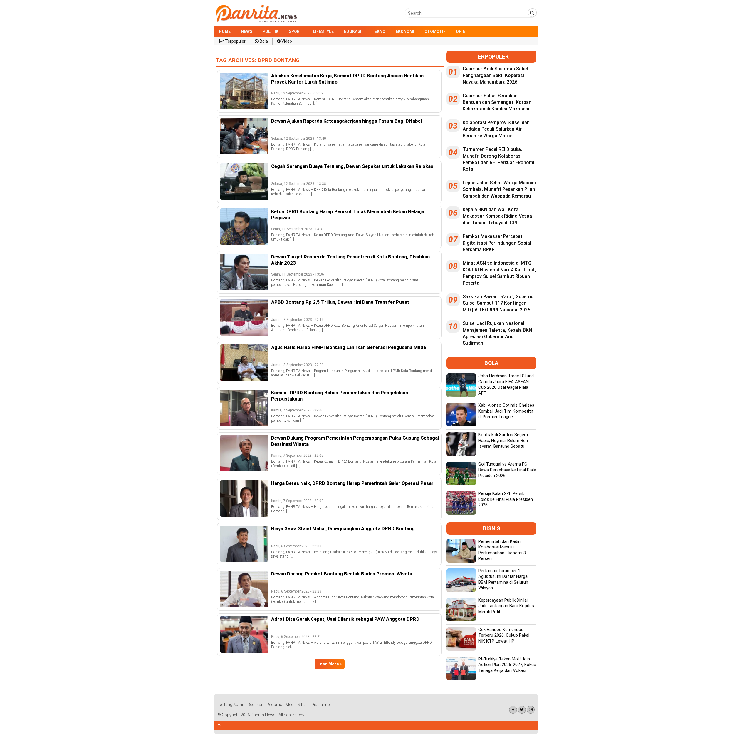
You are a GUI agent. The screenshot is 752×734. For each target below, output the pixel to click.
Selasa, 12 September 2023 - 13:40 (298, 138)
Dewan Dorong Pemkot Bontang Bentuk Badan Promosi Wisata (341, 574)
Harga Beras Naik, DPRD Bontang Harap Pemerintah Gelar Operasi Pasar (352, 483)
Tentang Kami (230, 704)
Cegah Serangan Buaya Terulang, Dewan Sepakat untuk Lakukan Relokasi (352, 166)
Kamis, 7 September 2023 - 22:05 (297, 455)
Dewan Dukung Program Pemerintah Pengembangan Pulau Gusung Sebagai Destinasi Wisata (355, 441)
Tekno (378, 31)
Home (225, 31)
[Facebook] (513, 710)
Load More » (330, 664)
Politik (270, 31)
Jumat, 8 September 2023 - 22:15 (297, 320)
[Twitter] (522, 710)
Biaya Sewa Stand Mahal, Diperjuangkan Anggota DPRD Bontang (343, 528)
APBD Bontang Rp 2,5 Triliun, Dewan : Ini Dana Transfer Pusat (340, 302)
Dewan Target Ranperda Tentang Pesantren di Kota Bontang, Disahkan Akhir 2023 (350, 260)
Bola (263, 41)
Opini (461, 31)
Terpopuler (235, 41)
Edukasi (352, 31)
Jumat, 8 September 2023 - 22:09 (297, 365)
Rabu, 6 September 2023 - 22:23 (296, 591)
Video (286, 41)
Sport (296, 31)
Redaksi (254, 704)
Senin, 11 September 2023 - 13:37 (297, 229)
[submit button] (532, 12)
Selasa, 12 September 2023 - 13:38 (298, 184)
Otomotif (435, 31)
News (246, 31)
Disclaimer (321, 704)
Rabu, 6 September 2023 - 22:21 (296, 637)
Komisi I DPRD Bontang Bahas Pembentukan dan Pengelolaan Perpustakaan (339, 395)
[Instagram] (531, 710)
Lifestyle (323, 31)
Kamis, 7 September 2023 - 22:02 (297, 501)
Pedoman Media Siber (286, 704)
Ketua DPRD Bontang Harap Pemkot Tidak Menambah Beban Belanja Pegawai (347, 214)
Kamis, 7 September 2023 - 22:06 (297, 410)
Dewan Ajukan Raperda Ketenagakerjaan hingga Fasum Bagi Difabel (346, 121)
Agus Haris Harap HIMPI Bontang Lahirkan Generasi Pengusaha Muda (348, 347)
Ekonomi (405, 31)
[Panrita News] (256, 21)
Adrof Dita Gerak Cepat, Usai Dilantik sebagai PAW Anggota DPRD (345, 619)
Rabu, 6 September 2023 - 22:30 (296, 546)
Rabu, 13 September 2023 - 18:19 (297, 93)
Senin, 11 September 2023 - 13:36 (297, 274)
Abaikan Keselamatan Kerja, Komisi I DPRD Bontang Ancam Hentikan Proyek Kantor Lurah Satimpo (347, 78)
